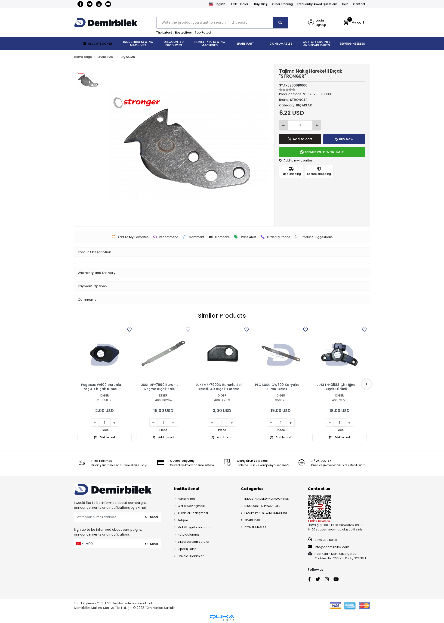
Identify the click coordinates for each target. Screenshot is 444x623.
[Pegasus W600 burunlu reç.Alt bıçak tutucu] (104, 353)
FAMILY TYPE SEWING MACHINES (267, 513)
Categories (252, 488)
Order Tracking (282, 4)
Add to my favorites (298, 160)
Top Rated (203, 32)
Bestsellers (183, 32)
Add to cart (302, 139)
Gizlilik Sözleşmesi (191, 506)
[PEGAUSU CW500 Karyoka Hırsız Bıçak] (281, 353)
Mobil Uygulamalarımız (195, 527)
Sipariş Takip (187, 549)
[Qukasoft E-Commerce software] (222, 618)
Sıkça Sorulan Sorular (194, 541)
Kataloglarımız (188, 534)
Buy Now (346, 139)
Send (154, 517)
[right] (366, 384)
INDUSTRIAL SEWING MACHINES (266, 498)
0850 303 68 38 (325, 540)
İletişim (183, 520)
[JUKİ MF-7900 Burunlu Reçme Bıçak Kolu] (163, 353)
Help (345, 4)
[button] (353, 22)
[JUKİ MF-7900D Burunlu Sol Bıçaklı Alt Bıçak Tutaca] (222, 353)
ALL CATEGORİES (100, 43)
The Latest (164, 32)
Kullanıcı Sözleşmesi (193, 513)
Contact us (319, 488)
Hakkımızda (186, 498)
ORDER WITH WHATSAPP (324, 151)
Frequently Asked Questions (317, 4)
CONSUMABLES (255, 527)
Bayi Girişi (261, 4)
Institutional (186, 488)
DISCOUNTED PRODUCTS (262, 506)
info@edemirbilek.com (332, 547)
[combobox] (79, 543)
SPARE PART (253, 520)
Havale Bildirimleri (191, 556)
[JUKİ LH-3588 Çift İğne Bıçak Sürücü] (339, 353)
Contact (359, 4)
